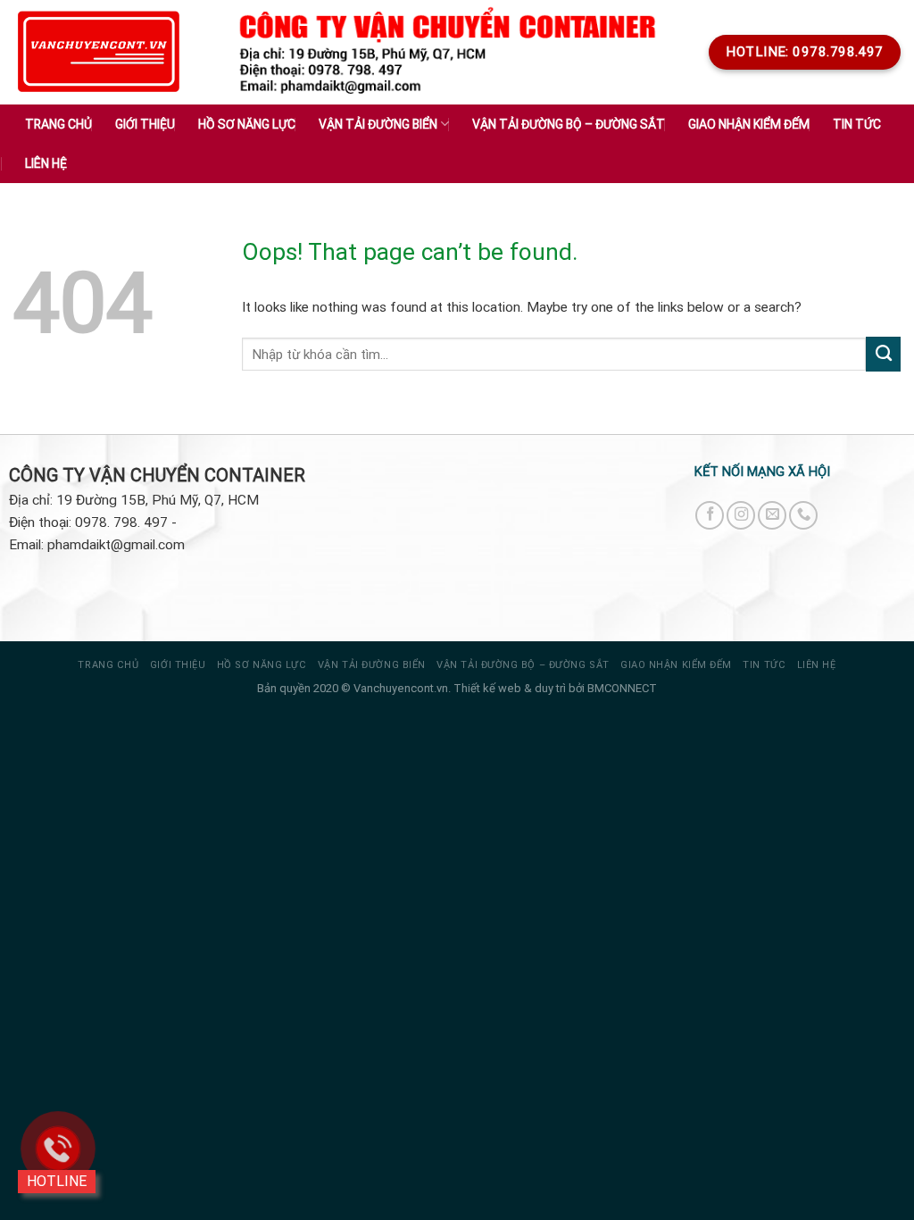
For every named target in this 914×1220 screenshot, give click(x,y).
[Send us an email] (772, 515)
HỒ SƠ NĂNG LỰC (262, 665)
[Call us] (803, 515)
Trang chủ (58, 124)
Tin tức (857, 124)
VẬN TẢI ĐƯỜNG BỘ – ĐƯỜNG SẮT (522, 665)
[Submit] (883, 354)
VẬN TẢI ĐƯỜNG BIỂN (372, 665)
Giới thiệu (145, 124)
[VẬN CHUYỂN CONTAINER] (99, 52)
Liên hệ (46, 163)
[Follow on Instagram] (741, 515)
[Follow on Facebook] (709, 515)
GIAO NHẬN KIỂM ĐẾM (749, 124)
